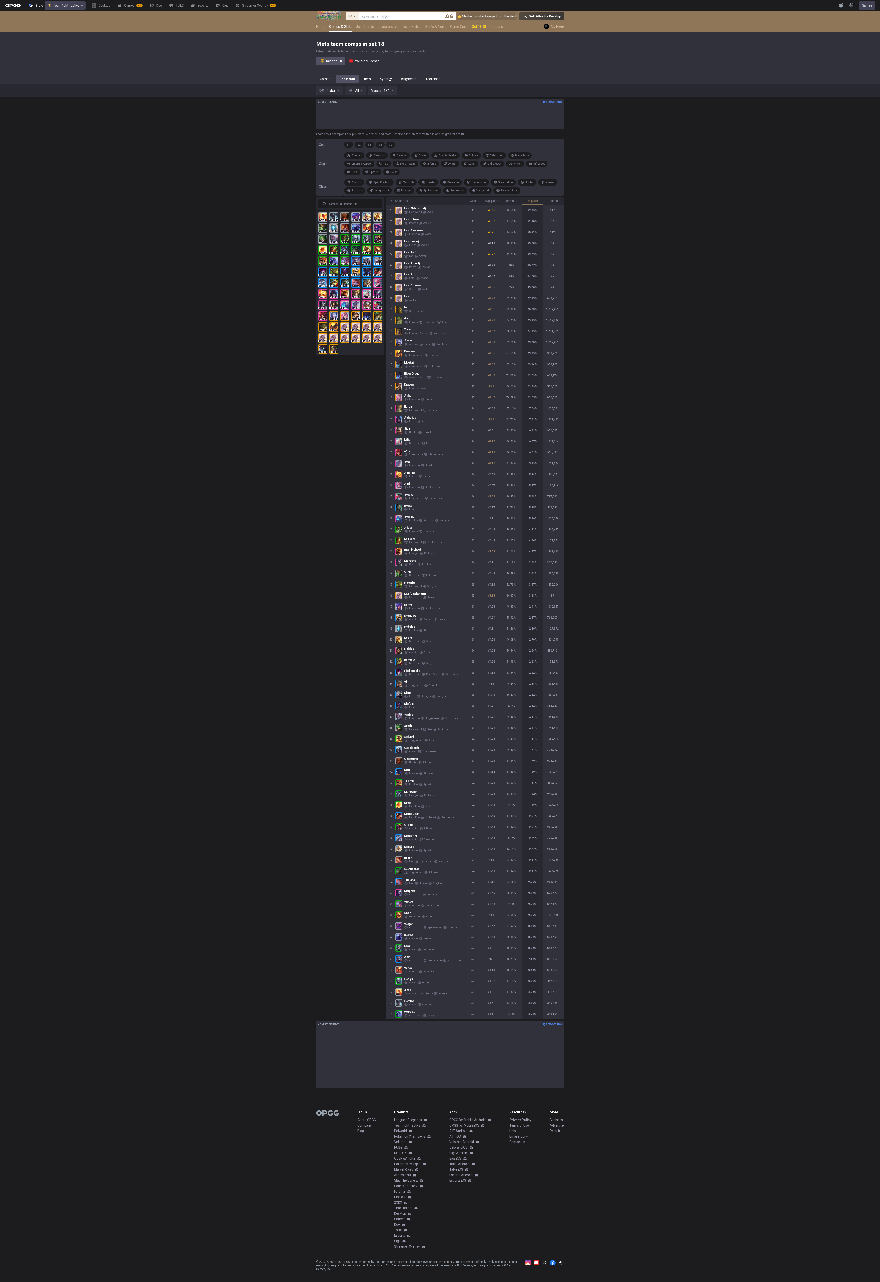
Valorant (400, 1142)
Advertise (557, 1125)
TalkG (398, 1230)
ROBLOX (400, 1153)
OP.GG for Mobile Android (467, 1120)
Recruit (555, 1131)
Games (399, 1219)
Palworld (400, 1131)
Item (367, 79)
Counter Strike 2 (406, 1186)
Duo (397, 1224)
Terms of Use (519, 1125)
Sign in (867, 5)
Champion (347, 79)
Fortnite (399, 1191)
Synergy (386, 79)
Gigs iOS (455, 1158)
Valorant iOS (458, 1147)
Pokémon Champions (409, 1136)
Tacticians (433, 79)
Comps (325, 79)
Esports (399, 1235)
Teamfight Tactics (66, 5)
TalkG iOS (456, 1169)
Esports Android (461, 1175)
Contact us (517, 1142)
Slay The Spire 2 (406, 1180)
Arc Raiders (402, 1175)
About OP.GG (367, 1120)
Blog (361, 1131)
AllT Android (458, 1131)
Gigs (397, 1241)
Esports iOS (457, 1180)
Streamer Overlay (407, 1246)
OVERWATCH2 (404, 1158)
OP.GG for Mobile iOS (464, 1125)
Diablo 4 (400, 1197)
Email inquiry (518, 1136)
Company (364, 1125)
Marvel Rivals (403, 1169)
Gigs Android (458, 1153)
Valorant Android (461, 1142)
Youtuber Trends (367, 61)
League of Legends (408, 1120)
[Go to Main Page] (13, 5)
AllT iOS (455, 1136)
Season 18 (334, 61)
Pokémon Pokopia (407, 1164)
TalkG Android (459, 1164)
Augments (408, 79)
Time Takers (403, 1208)
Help (512, 1131)
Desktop (400, 1213)
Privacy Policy (520, 1120)
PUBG (398, 1147)
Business (556, 1120)
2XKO (398, 1202)
